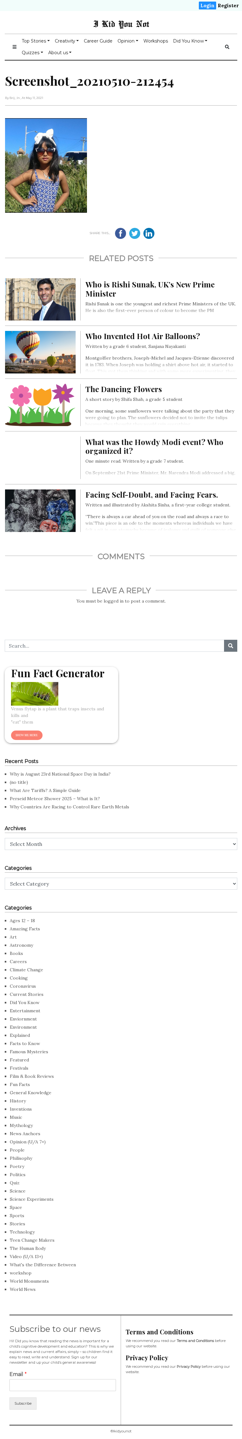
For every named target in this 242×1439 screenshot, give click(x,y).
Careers (18, 961)
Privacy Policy (189, 1366)
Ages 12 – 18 (22, 920)
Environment (23, 1027)
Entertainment (25, 1011)
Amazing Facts (25, 929)
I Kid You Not (121, 23)
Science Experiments (32, 1199)
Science (18, 1191)
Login (207, 6)
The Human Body (28, 1248)
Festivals (19, 1068)
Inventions (21, 1109)
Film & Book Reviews (32, 1076)
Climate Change (26, 970)
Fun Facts (20, 1084)
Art (13, 937)
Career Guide (98, 41)
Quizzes (30, 52)
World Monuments (29, 1281)
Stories (17, 1224)
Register (228, 6)
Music (16, 1117)
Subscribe (23, 1403)
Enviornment (23, 1019)
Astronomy (21, 945)
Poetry (17, 1166)
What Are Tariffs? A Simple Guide (45, 790)
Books (16, 953)
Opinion (126, 41)
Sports (17, 1215)
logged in (114, 601)
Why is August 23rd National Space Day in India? (60, 774)
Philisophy (21, 1158)
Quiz (15, 1183)
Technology (22, 1232)
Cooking (19, 978)
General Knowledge (30, 1092)
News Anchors (25, 1133)
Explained (20, 1035)
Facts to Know (25, 1043)
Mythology (21, 1125)
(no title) (19, 782)
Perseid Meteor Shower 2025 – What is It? (55, 798)
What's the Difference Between (43, 1265)
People (17, 1150)
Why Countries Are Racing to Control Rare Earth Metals (69, 807)
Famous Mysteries (29, 1052)
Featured (19, 1060)
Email (18, 1374)
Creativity (65, 41)
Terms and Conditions (195, 1340)
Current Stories (26, 994)
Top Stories (34, 41)
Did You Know (188, 41)
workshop (21, 1273)
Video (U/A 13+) (26, 1256)
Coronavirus (23, 986)
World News (23, 1289)
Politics (18, 1174)
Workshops (155, 41)
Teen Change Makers (32, 1240)
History (18, 1101)
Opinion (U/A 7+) (28, 1142)
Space (16, 1207)
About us (58, 52)
